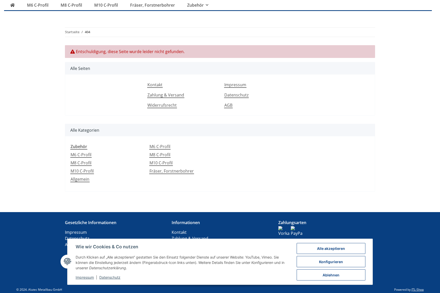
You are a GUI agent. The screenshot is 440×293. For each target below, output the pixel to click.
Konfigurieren (331, 262)
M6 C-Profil (81, 154)
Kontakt (154, 85)
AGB (228, 105)
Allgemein (80, 179)
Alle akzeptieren (331, 248)
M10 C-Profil (82, 171)
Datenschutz (236, 95)
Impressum (235, 85)
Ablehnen (331, 275)
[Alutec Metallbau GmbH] (12, 5)
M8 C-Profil (81, 163)
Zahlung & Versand (165, 95)
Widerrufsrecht (162, 105)
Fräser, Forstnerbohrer (171, 171)
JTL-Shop (417, 289)
